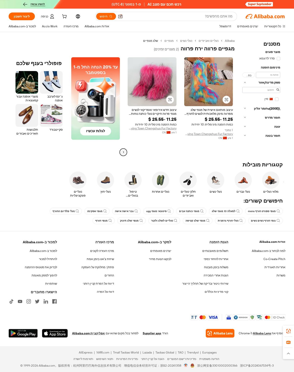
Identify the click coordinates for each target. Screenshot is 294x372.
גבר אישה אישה (124, 211)
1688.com (102, 352)
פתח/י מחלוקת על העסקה (97, 267)
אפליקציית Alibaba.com (88, 333)
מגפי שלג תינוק (129, 220)
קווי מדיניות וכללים (216, 291)
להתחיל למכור (48, 259)
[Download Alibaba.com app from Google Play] (23, 333)
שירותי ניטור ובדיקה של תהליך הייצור (205, 283)
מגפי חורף (101, 220)
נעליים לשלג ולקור (162, 220)
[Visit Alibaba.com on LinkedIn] (45, 301)
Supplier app (152, 333)
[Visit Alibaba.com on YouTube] (20, 301)
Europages (209, 352)
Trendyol (193, 352)
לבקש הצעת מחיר (160, 259)
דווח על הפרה (105, 291)
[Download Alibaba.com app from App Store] (55, 333)
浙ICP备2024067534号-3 (257, 365)
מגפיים (169, 40)
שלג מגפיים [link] (150, 40)
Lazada (147, 352)
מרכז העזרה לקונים (102, 251)
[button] (120, 16)
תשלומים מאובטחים (215, 251)
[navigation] (261, 97)
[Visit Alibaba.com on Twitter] (37, 301)
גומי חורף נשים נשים (263, 220)
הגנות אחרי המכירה (216, 275)
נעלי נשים (186, 40)
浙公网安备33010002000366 (217, 365)
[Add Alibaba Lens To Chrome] (220, 333)
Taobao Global (164, 352)
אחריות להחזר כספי (216, 259)
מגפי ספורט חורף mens (262, 211)
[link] (288, 331)
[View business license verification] (186, 365)
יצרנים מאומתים (160, 251)
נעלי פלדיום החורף (64, 211)
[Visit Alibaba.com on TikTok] (11, 301)
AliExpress (86, 352)
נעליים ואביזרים (208, 40)
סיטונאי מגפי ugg (156, 211)
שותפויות (51, 283)
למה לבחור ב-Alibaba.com (268, 251)
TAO (180, 352)
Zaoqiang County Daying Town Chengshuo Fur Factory (208, 134)
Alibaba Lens (262, 333)
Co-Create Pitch (274, 259)
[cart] (64, 17)
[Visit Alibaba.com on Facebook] (54, 301)
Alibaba (230, 40)
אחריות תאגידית (275, 267)
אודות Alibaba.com (272, 241)
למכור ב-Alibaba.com (43, 251)
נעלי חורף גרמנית (228, 220)
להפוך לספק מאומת (44, 275)
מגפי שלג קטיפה (195, 220)
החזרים (109, 275)
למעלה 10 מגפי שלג (223, 211)
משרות (281, 275)
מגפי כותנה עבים (189, 211)
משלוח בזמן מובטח (216, 267)
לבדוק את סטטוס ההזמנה (41, 267)
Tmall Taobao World (126, 352)
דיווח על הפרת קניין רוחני (98, 283)
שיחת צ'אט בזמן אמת (100, 259)
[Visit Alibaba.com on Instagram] (28, 301)
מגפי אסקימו (94, 211)
